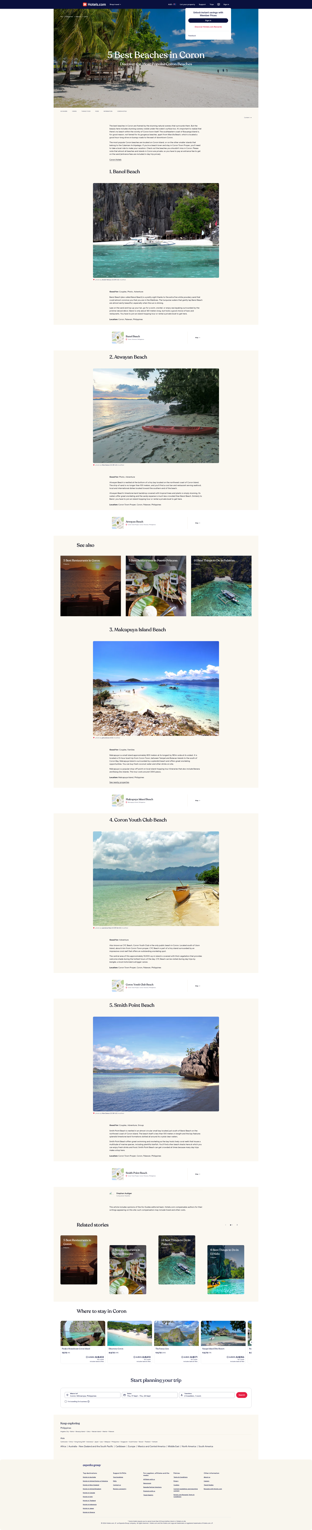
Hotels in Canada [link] (89, 1493)
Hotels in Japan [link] (88, 1508)
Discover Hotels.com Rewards (208, 27)
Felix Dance (106, 465)
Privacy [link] (176, 1481)
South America (206, 1446)
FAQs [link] (115, 1481)
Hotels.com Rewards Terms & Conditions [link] (184, 1496)
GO (61, 17)
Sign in (226, 4)
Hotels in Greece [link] (89, 1512)
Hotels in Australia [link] (89, 1477)
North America (189, 1446)
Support (202, 4)
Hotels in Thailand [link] (89, 1500)
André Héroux (106, 280)
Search (242, 1395)
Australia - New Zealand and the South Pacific (90, 1446)
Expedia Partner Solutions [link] (152, 1487)
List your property (187, 4)
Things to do (85, 111)
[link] (208, 35)
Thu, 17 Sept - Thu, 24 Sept (139, 1396)
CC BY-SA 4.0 (116, 928)
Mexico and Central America (151, 1446)
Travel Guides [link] (209, 1485)
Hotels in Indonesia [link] (90, 1504)
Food (97, 111)
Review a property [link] (119, 1489)
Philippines (69, 17)
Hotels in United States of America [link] (95, 1481)
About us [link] (207, 1477)
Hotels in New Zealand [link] (91, 1485)
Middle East (173, 1446)
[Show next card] (252, 1342)
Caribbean (121, 1446)
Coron (86, 17)
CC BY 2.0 (113, 465)
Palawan (78, 17)
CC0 (111, 738)
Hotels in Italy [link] (88, 1497)
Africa (63, 1446)
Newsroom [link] (147, 1483)
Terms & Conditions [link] (181, 1477)
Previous (225, 1224)
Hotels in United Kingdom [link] (92, 1489)
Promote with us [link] (149, 1491)
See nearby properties (119, 782)
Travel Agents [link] (148, 1495)
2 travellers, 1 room (192, 1396)
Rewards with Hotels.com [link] (213, 1489)
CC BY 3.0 (115, 280)
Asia (62, 1438)
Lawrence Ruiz (106, 928)
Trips (212, 4)
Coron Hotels (122, 111)
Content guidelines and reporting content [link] (186, 1490)
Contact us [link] (117, 1485)
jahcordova (105, 738)
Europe (131, 1446)
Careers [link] (206, 1481)
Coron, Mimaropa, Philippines (83, 1396)
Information (108, 111)
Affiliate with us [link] (149, 1479)
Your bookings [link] (118, 1477)
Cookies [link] (176, 1485)
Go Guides (63, 111)
